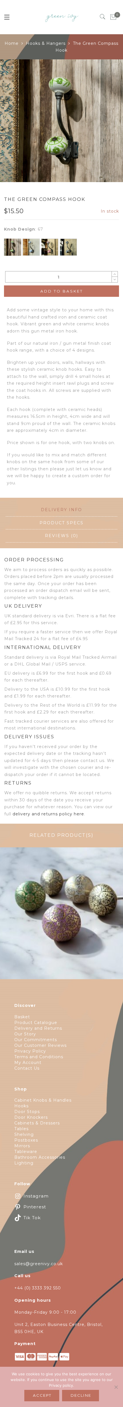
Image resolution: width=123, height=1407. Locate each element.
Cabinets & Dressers (37, 1123)
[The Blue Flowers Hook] (31, 247)
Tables (21, 1128)
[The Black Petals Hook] (68, 247)
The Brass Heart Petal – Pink (61, 916)
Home (12, 43)
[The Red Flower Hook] (49, 247)
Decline (81, 1395)
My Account (27, 1062)
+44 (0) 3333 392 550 (37, 1288)
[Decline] (116, 1387)
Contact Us (26, 1068)
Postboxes (26, 1140)
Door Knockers (31, 1117)
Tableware (25, 1151)
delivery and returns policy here (48, 814)
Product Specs (61, 522)
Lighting (23, 1163)
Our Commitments (35, 1039)
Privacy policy (61, 1385)
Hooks (21, 1105)
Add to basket (61, 291)
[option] (61, 120)
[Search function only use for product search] (103, 17)
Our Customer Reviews (40, 1045)
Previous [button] (9, 910)
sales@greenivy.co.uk (38, 1263)
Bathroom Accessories (39, 1157)
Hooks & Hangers (46, 43)
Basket (22, 1016)
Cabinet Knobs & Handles (43, 1100)
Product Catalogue (35, 1022)
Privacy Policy (30, 1051)
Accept (42, 1395)
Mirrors (22, 1145)
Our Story (25, 1034)
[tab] (61, 510)
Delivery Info (61, 509)
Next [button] (110, 910)
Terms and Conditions (38, 1056)
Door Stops (27, 1111)
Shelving (24, 1134)
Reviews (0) (61, 535)
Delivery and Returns (38, 1028)
